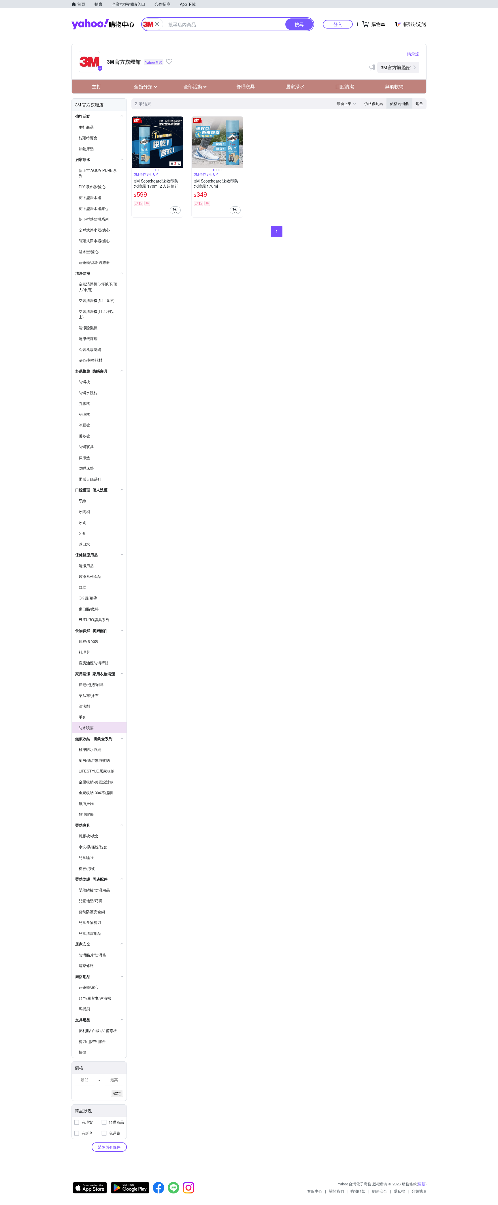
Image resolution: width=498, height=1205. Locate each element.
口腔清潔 (344, 86)
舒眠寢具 (245, 86)
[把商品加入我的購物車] (175, 210)
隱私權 (399, 1191)
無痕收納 (394, 86)
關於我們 (336, 1191)
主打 (96, 86)
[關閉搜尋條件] (157, 24)
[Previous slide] (135, 142)
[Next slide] (179, 142)
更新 (421, 1184)
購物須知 (357, 1191)
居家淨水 (295, 86)
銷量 (419, 103)
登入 (337, 24)
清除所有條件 (109, 1147)
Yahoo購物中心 (102, 24)
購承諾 (413, 54)
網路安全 (379, 1191)
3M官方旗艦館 (396, 67)
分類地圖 (419, 1191)
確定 (117, 1093)
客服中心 (314, 1191)
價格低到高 (373, 103)
